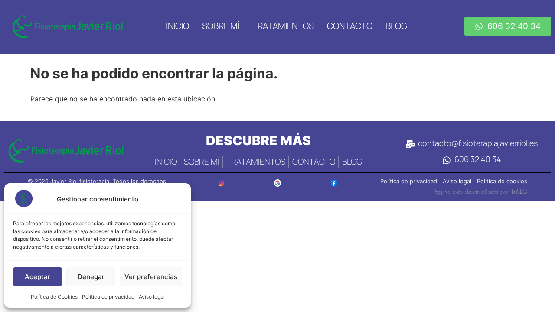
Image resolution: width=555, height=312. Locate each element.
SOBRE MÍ (220, 26)
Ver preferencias (150, 277)
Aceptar (37, 277)
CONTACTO (349, 26)
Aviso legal (152, 296)
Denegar (91, 277)
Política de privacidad (108, 296)
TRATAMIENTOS (283, 26)
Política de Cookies (54, 296)
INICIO (177, 26)
